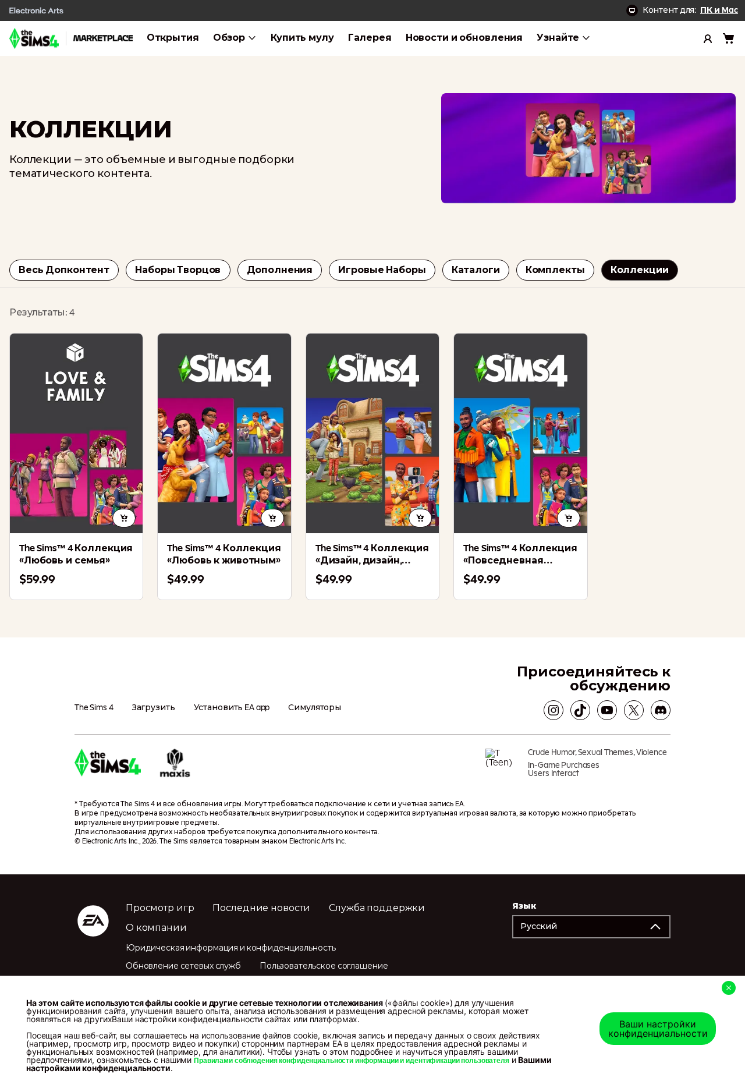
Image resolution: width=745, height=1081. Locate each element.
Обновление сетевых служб (183, 966)
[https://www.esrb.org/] (502, 767)
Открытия (173, 37)
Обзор (229, 37)
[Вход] (708, 38)
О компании (156, 928)
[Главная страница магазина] (103, 38)
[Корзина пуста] (729, 38)
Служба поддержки (377, 908)
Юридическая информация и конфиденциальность (230, 948)
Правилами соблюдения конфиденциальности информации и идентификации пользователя (351, 1061)
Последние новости (261, 908)
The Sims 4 (93, 708)
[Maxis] (175, 767)
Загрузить (153, 708)
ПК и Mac (719, 10)
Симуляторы (314, 708)
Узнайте (558, 37)
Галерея (370, 37)
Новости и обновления (464, 37)
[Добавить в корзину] (124, 518)
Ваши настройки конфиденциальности (658, 1028)
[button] (591, 926)
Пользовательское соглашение (324, 966)
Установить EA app (232, 708)
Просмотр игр (160, 908)
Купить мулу (302, 37)
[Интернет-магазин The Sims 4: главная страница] (34, 38)
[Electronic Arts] (36, 10)
